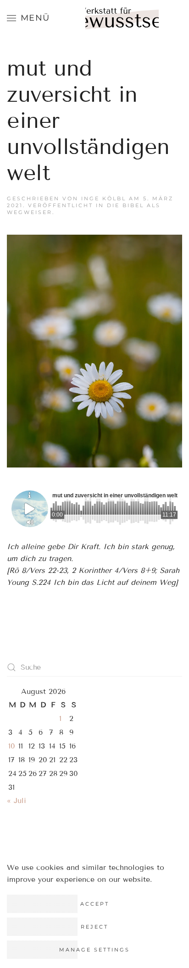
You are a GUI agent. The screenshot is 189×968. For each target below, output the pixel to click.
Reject (94, 927)
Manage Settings (94, 949)
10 (11, 746)
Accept (94, 904)
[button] (28, 18)
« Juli (16, 800)
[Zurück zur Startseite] (122, 23)
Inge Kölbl (103, 198)
